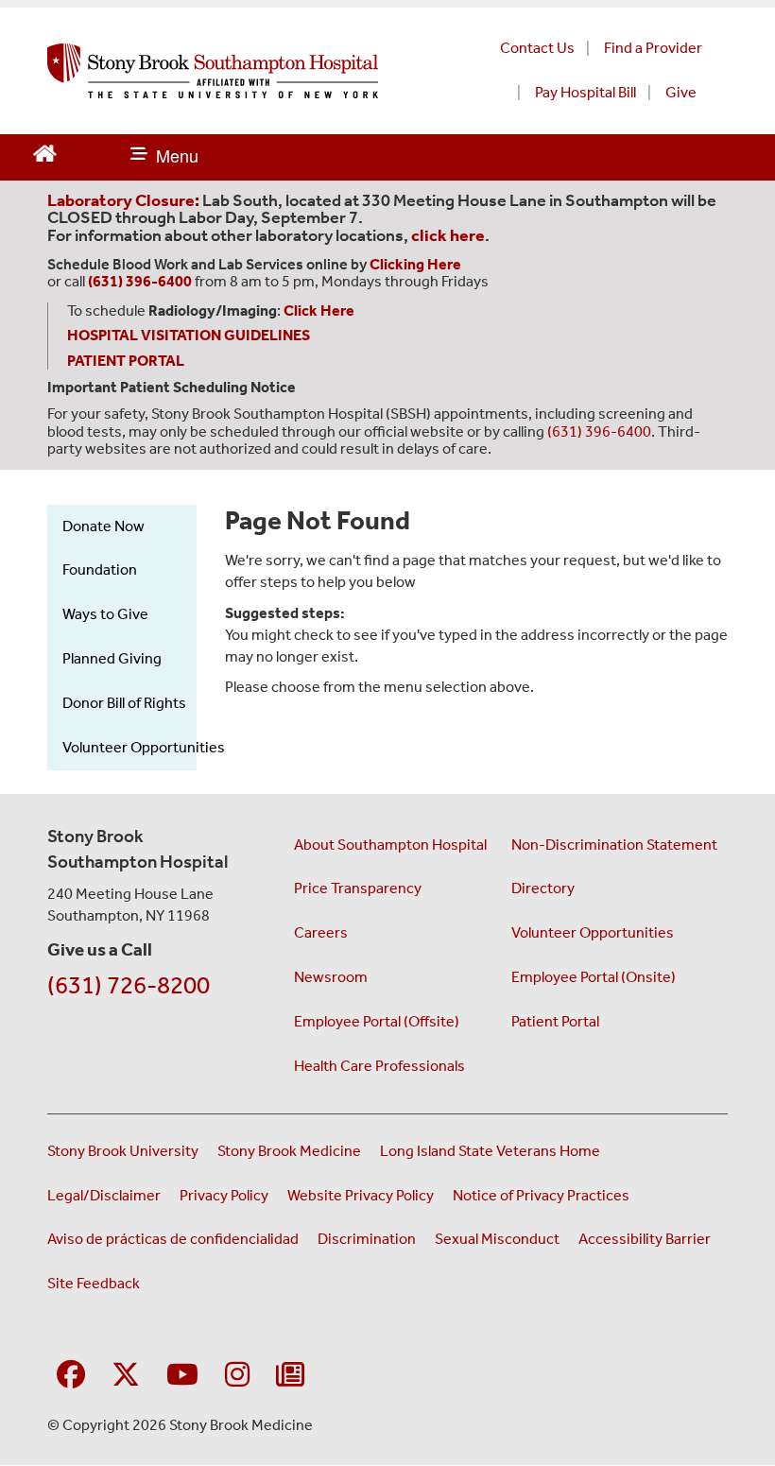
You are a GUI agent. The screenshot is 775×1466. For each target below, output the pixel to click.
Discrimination (367, 1239)
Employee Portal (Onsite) (593, 977)
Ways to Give (105, 614)
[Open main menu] (164, 157)
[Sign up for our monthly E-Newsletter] (290, 1376)
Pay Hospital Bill (585, 92)
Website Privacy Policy (360, 1195)
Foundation (99, 569)
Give (681, 92)
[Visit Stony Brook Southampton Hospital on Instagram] (237, 1376)
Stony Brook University (122, 1151)
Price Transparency (358, 888)
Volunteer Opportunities (143, 747)
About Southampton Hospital (390, 845)
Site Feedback (93, 1283)
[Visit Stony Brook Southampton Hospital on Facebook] (71, 1376)
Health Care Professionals (379, 1066)
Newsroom (331, 977)
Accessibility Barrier (644, 1239)
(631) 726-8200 (128, 985)
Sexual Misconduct (497, 1239)
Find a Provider (653, 48)
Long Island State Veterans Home (490, 1151)
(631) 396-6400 (599, 431)
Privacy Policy (224, 1195)
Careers (321, 932)
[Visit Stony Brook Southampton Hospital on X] (125, 1376)
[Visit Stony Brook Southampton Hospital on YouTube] (182, 1376)
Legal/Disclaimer (104, 1195)
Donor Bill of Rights (124, 703)
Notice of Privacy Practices (541, 1195)
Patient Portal (555, 1021)
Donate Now (103, 526)
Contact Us (537, 48)
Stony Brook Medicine (289, 1151)
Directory (543, 888)
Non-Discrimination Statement (614, 845)
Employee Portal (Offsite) (376, 1021)
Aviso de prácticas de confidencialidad (173, 1239)
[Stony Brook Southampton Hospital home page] (237, 70)
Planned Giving (112, 658)
